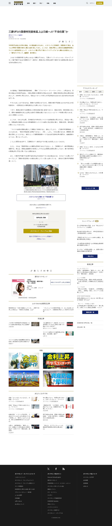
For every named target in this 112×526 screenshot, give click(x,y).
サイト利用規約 (19, 486)
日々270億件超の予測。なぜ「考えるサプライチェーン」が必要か (90, 226)
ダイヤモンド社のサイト (54, 474)
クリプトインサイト (53, 507)
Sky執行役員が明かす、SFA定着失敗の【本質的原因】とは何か (90, 232)
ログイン (92, 3)
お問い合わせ (18, 501)
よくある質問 (18, 495)
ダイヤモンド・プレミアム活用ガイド (25, 483)
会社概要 (85, 480)
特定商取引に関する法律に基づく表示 (25, 489)
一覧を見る (90, 256)
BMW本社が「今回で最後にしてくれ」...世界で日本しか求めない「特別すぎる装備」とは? (24, 309)
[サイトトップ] (18, 3)
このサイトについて (20, 477)
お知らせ (85, 486)
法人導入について (19, 504)
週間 (93, 92)
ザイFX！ (50, 495)
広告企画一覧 (81, 327)
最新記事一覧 (90, 312)
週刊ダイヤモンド (52, 480)
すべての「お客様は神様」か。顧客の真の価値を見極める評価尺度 (90, 250)
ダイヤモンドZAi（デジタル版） (56, 486)
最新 (80, 92)
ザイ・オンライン (52, 492)
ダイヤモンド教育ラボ (53, 510)
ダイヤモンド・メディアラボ (55, 513)
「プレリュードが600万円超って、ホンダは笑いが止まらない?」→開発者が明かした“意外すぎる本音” (58, 309)
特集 (48, 3)
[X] (48, 469)
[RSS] (63, 469)
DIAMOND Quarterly (53, 501)
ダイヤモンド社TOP (88, 477)
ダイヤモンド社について (90, 474)
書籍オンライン (52, 489)
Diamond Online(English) (54, 477)
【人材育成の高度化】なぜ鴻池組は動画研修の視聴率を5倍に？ (90, 244)
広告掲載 (17, 498)
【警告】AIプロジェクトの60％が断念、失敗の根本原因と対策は (90, 238)
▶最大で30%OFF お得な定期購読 (60, 282)
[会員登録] (99, 3)
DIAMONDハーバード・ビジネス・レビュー (59, 483)
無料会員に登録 (41, 217)
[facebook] (56, 469)
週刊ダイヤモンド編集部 (15, 35)
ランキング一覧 (90, 188)
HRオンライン (51, 504)
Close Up (11, 37)
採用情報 (85, 483)
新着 (28, 3)
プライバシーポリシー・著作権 (23, 492)
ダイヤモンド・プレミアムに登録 (41, 231)
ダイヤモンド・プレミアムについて (24, 480)
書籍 (54, 3)
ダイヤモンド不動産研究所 (55, 498)
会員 (100, 92)
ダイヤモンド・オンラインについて (25, 474)
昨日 (87, 92)
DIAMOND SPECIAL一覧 (84, 323)
